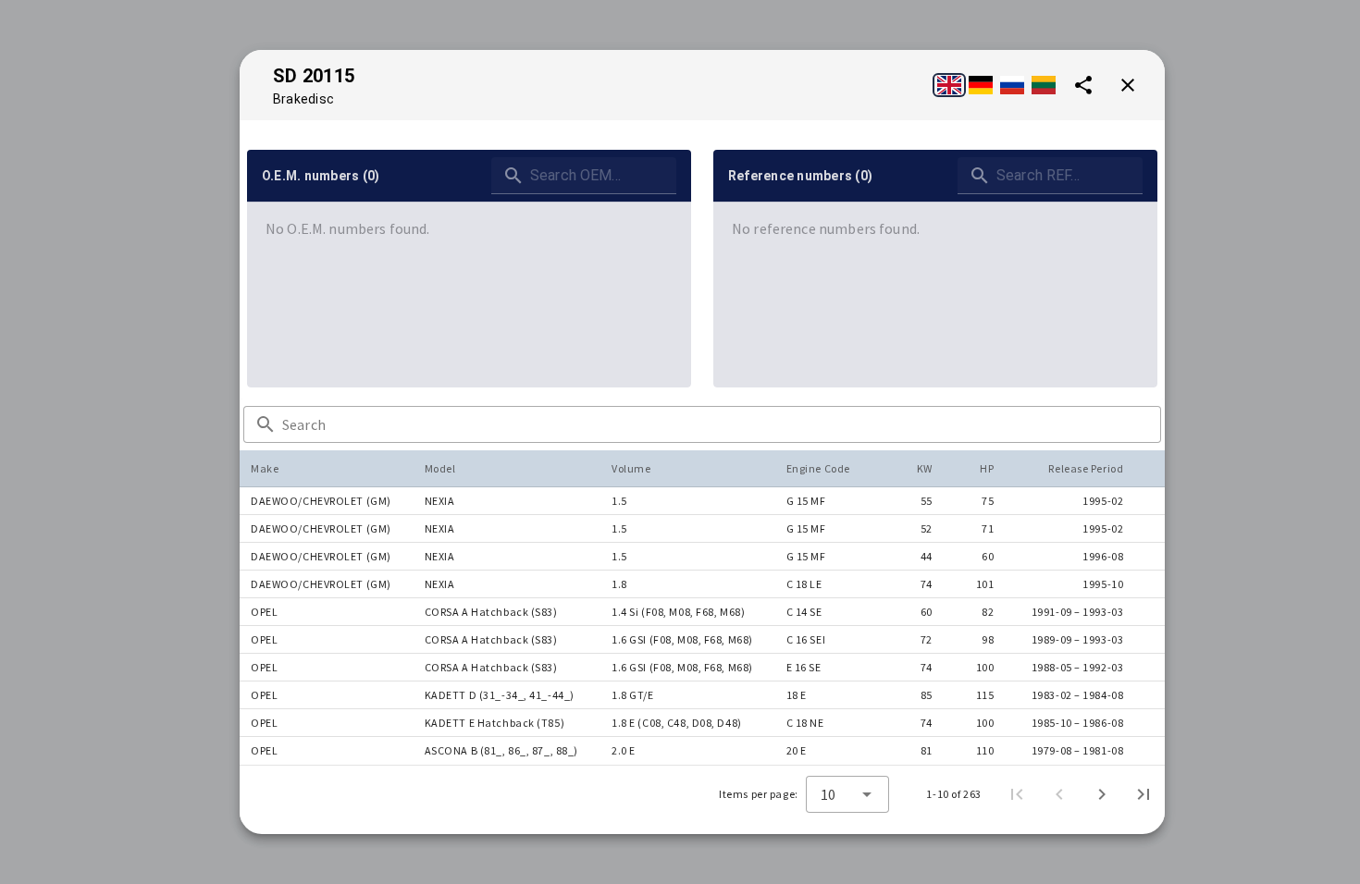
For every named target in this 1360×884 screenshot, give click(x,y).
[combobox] (847, 794)
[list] (469, 228)
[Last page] (1143, 794)
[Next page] (1102, 794)
